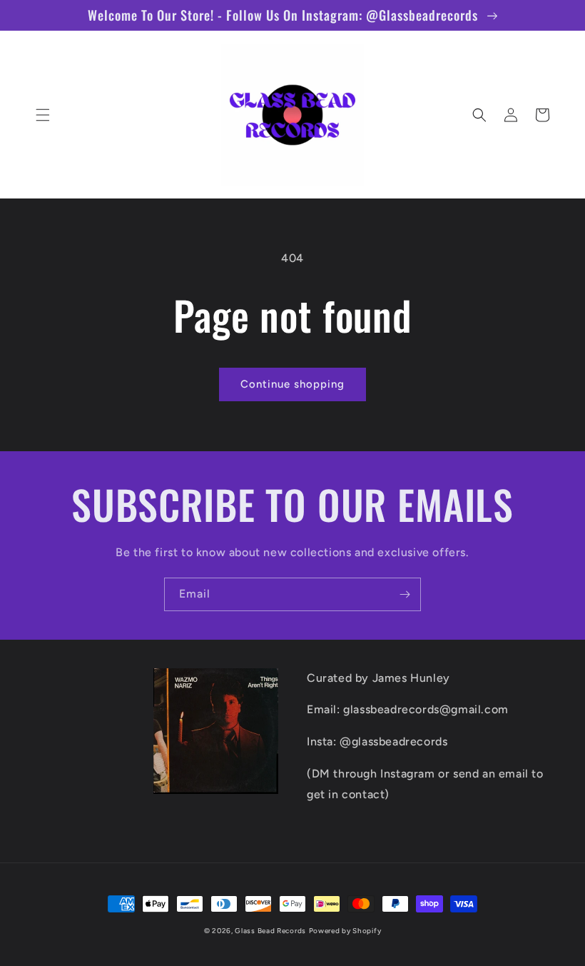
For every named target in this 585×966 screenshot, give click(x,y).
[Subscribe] (404, 594)
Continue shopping (292, 384)
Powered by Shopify (345, 930)
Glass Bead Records (270, 930)
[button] (42, 115)
